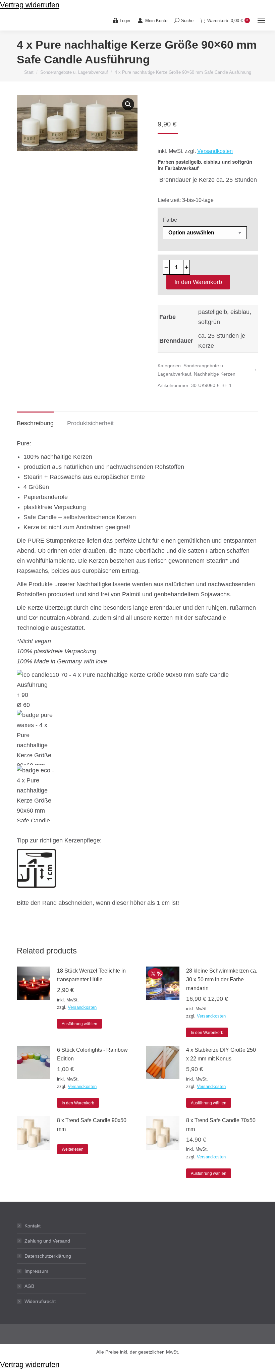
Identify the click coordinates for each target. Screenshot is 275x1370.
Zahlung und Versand (47, 1241)
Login (125, 20)
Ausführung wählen (79, 1024)
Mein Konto (156, 20)
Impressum (36, 1271)
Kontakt (32, 1225)
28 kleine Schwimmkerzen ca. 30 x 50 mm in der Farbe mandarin (221, 979)
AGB (29, 1286)
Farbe (170, 220)
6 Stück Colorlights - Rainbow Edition (92, 1054)
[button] (128, 104)
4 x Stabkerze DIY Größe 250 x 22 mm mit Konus (221, 1054)
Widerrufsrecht (40, 1301)
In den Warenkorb (198, 282)
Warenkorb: (227, 20)
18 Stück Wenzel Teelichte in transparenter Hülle (91, 975)
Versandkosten (215, 151)
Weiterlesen (73, 1149)
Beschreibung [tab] (35, 423)
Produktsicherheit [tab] (90, 423)
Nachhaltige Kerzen (214, 374)
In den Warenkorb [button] (207, 1032)
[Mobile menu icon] (261, 20)
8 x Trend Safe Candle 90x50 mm (91, 1124)
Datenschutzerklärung (47, 1256)
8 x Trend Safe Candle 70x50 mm (221, 1124)
